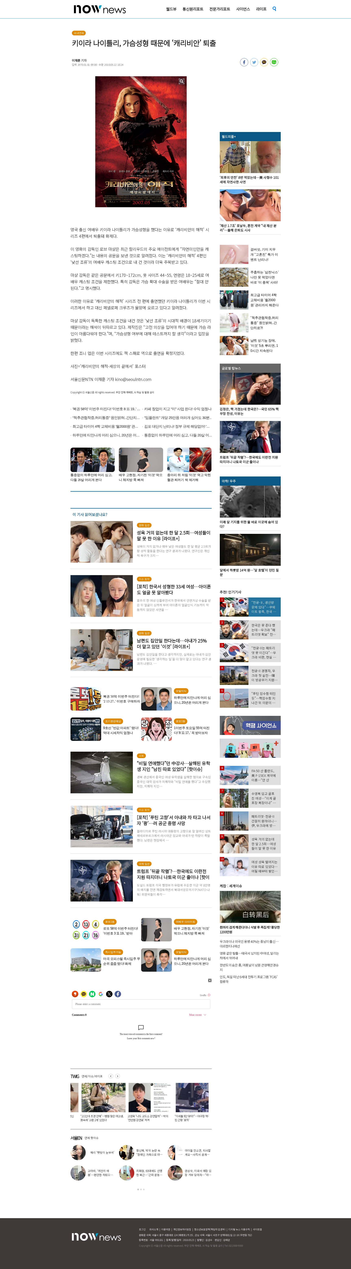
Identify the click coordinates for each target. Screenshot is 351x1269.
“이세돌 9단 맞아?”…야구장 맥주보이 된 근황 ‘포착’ (99, 1118)
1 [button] (138, 1189)
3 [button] (144, 1189)
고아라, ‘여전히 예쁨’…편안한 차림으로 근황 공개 (100, 1175)
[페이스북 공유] (244, 65)
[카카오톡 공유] (264, 65)
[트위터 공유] (254, 65)
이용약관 (165, 1229)
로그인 (142, 1229)
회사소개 (153, 1229)
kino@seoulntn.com (133, 379)
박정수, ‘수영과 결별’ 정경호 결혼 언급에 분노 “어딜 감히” (146, 1118)
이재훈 (76, 60)
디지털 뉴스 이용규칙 (239, 1229)
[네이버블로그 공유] (274, 65)
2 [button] (141, 1189)
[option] (100, 1103)
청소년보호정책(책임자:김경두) (209, 1229)
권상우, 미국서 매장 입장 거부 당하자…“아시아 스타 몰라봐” (198, 1175)
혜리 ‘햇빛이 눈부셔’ (102, 1152)
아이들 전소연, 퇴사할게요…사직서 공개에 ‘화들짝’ (198, 1154)
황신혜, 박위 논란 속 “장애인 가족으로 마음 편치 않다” (149, 1154)
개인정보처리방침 (182, 1229)
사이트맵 (257, 1229)
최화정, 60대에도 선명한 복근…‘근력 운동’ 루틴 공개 (149, 1175)
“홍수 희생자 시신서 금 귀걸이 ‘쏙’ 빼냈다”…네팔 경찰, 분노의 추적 (194, 1118)
